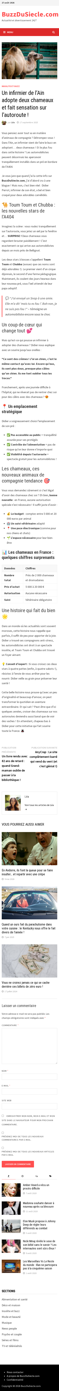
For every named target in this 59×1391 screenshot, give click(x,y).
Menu (10, 32)
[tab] (9, 1176)
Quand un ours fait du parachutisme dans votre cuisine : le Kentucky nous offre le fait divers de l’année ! (28, 928)
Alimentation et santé (14, 1299)
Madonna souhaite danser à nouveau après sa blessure (38, 1204)
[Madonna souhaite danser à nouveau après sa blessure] (11, 1203)
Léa (13, 122)
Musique (7, 1322)
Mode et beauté (11, 1317)
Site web (7, 1100)
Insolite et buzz (11, 86)
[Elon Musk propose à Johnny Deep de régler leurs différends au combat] (11, 1221)
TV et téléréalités (12, 1346)
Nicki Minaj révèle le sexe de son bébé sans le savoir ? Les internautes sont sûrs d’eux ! (39, 1245)
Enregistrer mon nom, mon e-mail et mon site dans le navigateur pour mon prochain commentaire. (28, 1120)
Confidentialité (15, 1379)
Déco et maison (11, 1305)
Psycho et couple (12, 1334)
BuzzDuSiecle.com (30, 14)
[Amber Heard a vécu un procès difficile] (11, 1185)
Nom (5, 1070)
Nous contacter (15, 1372)
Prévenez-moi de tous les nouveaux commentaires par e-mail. (23, 1138)
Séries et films (10, 1340)
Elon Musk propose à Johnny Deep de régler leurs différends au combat (39, 1225)
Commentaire (10, 1025)
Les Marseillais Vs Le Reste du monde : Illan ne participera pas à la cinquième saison (40, 1265)
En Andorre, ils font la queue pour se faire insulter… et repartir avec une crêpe (27, 872)
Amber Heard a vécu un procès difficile (36, 1186)
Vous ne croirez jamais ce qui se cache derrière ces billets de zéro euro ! (26, 984)
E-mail (6, 1085)
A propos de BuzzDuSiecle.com (23, 1375)
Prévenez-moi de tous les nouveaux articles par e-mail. (28, 1153)
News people (9, 1328)
